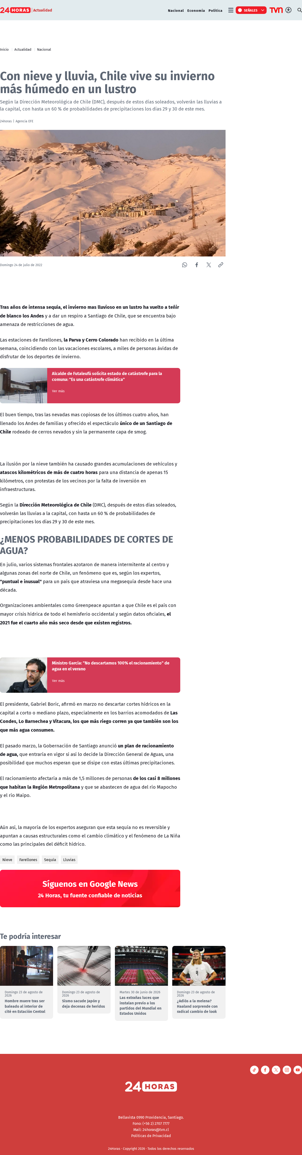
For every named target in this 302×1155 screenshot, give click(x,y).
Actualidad (22, 49)
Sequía (50, 859)
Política (215, 10)
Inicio (4, 49)
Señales (251, 10)
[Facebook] (196, 265)
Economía (196, 10)
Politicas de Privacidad (151, 1135)
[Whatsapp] (184, 265)
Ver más (58, 391)
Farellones (28, 859)
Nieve (7, 859)
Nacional (176, 10)
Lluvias (69, 859)
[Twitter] (209, 265)
